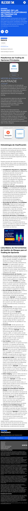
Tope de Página (4, 448)
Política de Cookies (5, 447)
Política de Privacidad (6, 446)
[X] (2, 31)
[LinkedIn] (6, 31)
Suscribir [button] (3, 443)
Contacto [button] (3, 444)
